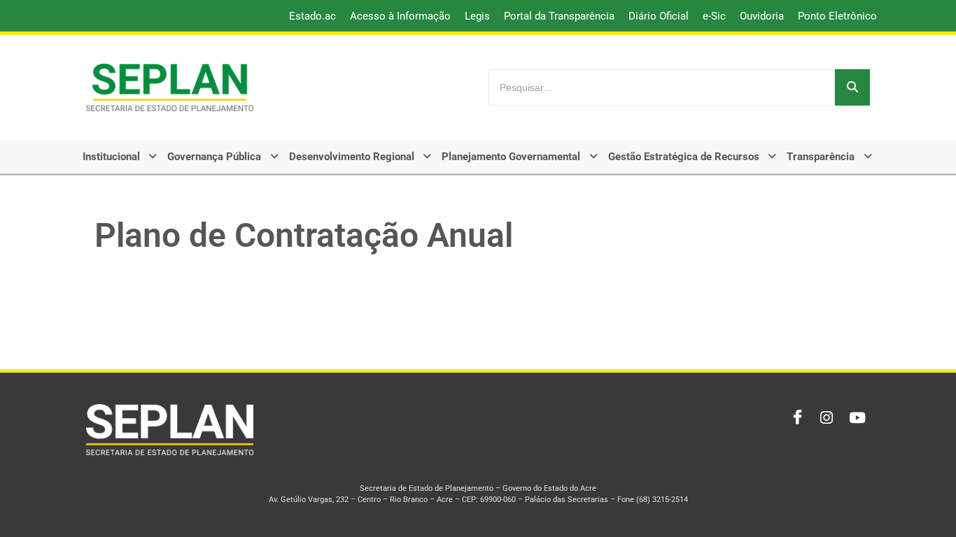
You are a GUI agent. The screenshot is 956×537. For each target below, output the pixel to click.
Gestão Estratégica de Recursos (683, 156)
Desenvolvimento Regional (351, 156)
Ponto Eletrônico (837, 16)
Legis (477, 16)
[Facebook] (794, 418)
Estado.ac (312, 16)
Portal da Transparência (559, 16)
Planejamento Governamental (511, 156)
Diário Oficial (658, 16)
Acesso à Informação (400, 16)
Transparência (821, 156)
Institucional (111, 156)
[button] (121, 156)
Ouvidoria (762, 16)
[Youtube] (855, 418)
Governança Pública (214, 156)
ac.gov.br (113, 15)
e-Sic (714, 16)
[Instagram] (825, 418)
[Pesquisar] (852, 87)
